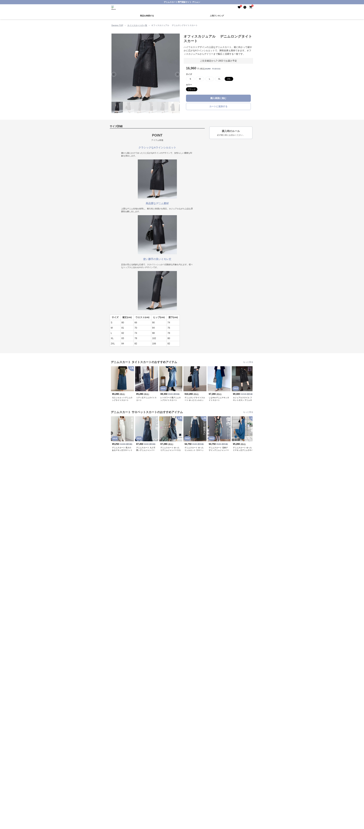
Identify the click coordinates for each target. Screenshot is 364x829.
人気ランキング (217, 15)
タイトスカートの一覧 (137, 25)
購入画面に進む (218, 98)
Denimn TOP (117, 25)
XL (219, 79)
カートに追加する (218, 106)
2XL (229, 79)
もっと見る (248, 362)
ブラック (192, 89)
